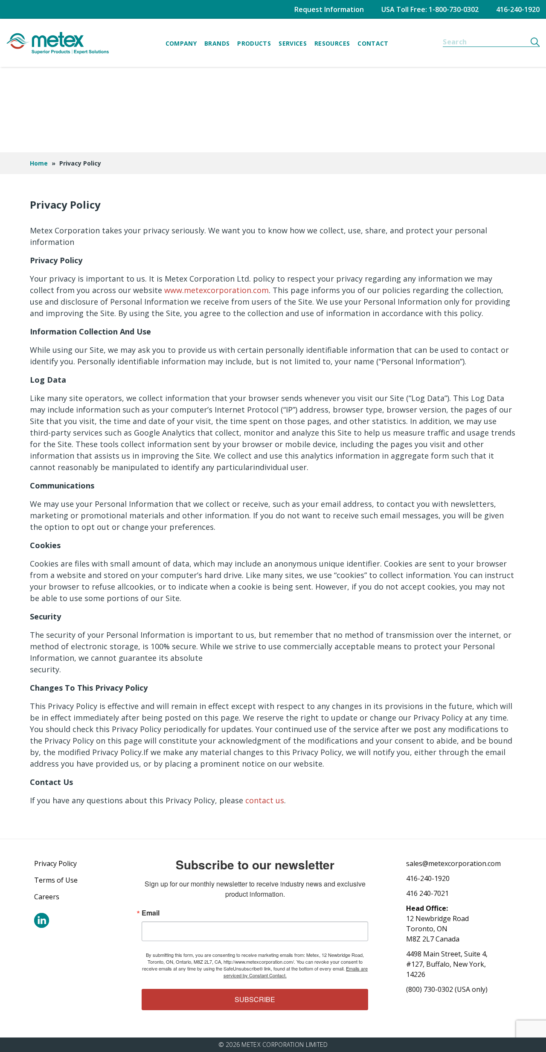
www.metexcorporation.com (216, 290)
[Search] (535, 41)
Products (254, 43)
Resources (332, 43)
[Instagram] (41, 920)
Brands (216, 43)
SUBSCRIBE (255, 999)
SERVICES (293, 43)
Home (39, 163)
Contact (373, 43)
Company (181, 43)
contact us (264, 800)
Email (151, 913)
